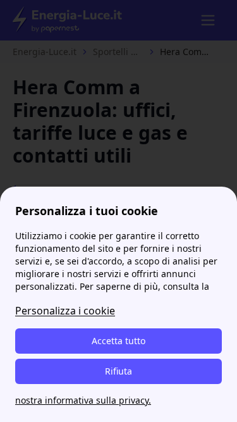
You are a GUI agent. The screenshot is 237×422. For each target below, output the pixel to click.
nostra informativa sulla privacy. (83, 400)
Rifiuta (118, 371)
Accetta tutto (118, 341)
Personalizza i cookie (65, 310)
